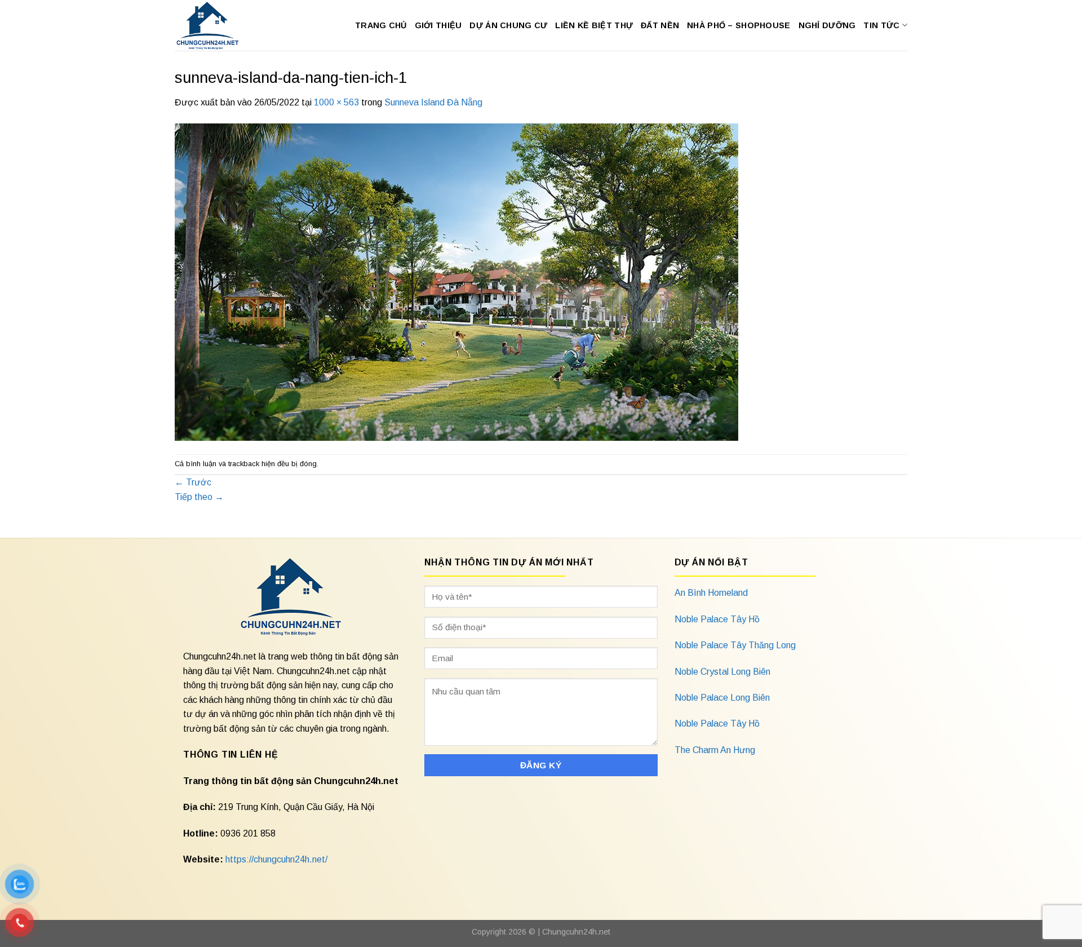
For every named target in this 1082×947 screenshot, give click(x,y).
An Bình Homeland (711, 593)
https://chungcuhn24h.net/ (276, 859)
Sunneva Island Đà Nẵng (433, 102)
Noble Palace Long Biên (722, 697)
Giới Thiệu (438, 25)
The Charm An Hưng (715, 750)
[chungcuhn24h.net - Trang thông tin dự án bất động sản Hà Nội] (213, 25)
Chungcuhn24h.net (576, 931)
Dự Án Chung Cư (508, 25)
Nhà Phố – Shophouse (738, 25)
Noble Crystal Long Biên (722, 671)
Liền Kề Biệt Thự (594, 25)
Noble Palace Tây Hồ (717, 619)
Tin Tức (881, 25)
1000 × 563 (336, 102)
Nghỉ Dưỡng (827, 25)
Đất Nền (660, 25)
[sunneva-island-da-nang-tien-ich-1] (456, 281)
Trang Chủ (381, 25)
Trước (193, 482)
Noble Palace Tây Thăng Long (735, 645)
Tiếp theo (199, 497)
